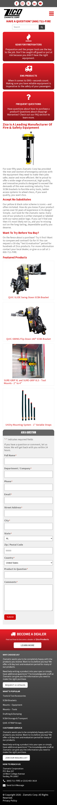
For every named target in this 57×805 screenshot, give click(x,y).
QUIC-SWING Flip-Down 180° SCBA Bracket (28, 338)
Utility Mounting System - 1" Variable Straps (28, 424)
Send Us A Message (15, 785)
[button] (51, 13)
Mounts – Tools (10, 709)
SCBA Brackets (10, 700)
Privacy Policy (10, 800)
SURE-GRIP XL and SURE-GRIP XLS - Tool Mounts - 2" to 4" (25, 382)
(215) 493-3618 (30, 780)
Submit (10, 617)
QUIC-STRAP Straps (12, 722)
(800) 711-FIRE (13, 780)
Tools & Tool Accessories (14, 695)
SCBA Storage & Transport (15, 718)
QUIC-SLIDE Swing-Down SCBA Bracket (28, 297)
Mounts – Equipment (12, 704)
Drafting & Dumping (12, 713)
